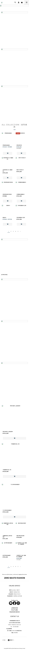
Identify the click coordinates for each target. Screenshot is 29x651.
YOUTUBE (14, 610)
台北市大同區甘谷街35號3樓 (14, 622)
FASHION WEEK (14, 612)
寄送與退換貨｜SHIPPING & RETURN (14, 596)
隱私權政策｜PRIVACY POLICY (14, 594)
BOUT (18, 590)
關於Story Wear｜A (13, 590)
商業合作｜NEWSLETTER (14, 592)
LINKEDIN (14, 608)
